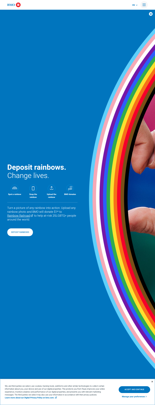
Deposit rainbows (20, 232)
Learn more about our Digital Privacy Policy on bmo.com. (29, 397)
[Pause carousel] (151, 14)
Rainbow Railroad (18, 216)
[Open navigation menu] (144, 4)
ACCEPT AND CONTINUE (134, 389)
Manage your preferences (133, 396)
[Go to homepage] (14, 4)
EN (133, 5)
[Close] (152, 381)
